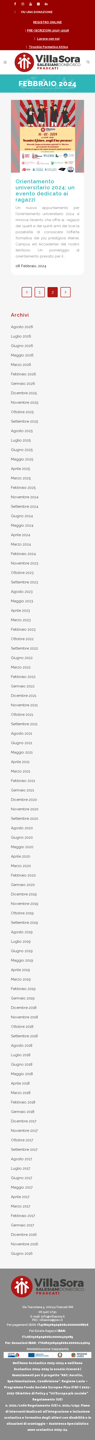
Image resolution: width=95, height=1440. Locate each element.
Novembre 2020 (24, 809)
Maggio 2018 (22, 1074)
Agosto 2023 (22, 591)
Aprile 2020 (20, 856)
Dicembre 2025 (24, 393)
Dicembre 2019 (24, 894)
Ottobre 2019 (22, 913)
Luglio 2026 (21, 336)
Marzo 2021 (20, 771)
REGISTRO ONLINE (47, 22)
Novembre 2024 (24, 497)
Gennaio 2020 (23, 885)
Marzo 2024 (21, 544)
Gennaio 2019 (23, 998)
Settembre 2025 (24, 421)
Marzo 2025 (21, 478)
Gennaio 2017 (22, 1225)
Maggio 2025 (22, 459)
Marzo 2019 (21, 979)
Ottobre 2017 (22, 1140)
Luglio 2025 (21, 440)
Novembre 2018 (24, 1017)
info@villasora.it (53, 1316)
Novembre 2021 (24, 705)
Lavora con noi (48, 38)
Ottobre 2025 (22, 412)
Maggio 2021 (22, 752)
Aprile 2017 (20, 1197)
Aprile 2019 (20, 970)
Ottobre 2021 (22, 714)
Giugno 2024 (22, 516)
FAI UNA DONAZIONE (37, 12)
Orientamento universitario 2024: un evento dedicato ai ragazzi (45, 190)
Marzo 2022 (21, 667)
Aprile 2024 (20, 535)
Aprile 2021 (20, 762)
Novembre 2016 (24, 1244)
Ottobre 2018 (22, 1026)
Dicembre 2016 (24, 1234)
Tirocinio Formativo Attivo (48, 47)
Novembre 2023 (24, 563)
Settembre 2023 (24, 582)
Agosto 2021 (21, 733)
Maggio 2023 (22, 601)
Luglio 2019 (21, 941)
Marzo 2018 (20, 1093)
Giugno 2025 (22, 450)
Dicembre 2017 (23, 1121)
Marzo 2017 (20, 1206)
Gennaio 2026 (23, 383)
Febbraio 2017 (23, 1216)
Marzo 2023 (21, 620)
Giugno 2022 (22, 658)
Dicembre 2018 (24, 1008)
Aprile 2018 (20, 1083)
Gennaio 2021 (22, 790)
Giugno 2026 (22, 346)
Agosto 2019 (22, 932)
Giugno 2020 (22, 837)
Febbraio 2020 (23, 875)
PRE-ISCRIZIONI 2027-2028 (48, 30)
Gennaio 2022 (23, 686)
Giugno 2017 (21, 1178)
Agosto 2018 (21, 1045)
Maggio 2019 (22, 960)
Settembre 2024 (24, 506)
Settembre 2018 (24, 1036)
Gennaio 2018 (22, 1112)
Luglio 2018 (20, 1055)
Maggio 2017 (22, 1187)
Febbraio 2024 (23, 554)
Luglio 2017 (20, 1168)
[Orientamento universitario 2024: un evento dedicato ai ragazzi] (47, 136)
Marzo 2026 (21, 364)
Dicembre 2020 (24, 799)
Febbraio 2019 (23, 989)
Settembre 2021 (24, 724)
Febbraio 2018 (23, 1102)
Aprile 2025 (20, 469)
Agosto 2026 (22, 327)
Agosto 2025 (22, 431)
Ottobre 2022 (22, 639)
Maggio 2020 (22, 847)
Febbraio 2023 (23, 629)
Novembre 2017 (24, 1130)
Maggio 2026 (22, 355)
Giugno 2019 (22, 951)
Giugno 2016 (22, 1253)
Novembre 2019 (24, 903)
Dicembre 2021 (23, 695)
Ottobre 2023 (22, 573)
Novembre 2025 (24, 402)
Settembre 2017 (24, 1149)
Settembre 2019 (24, 922)
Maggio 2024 (22, 525)
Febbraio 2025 (23, 487)
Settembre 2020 (24, 818)
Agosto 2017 (21, 1159)
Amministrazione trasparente (48, 1349)
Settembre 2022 (24, 648)
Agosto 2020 (22, 828)
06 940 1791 (47, 1312)
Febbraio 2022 (23, 677)
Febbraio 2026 (23, 374)
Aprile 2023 (20, 610)
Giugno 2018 (21, 1064)
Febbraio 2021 (23, 781)
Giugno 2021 (21, 743)
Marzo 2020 (21, 866)
